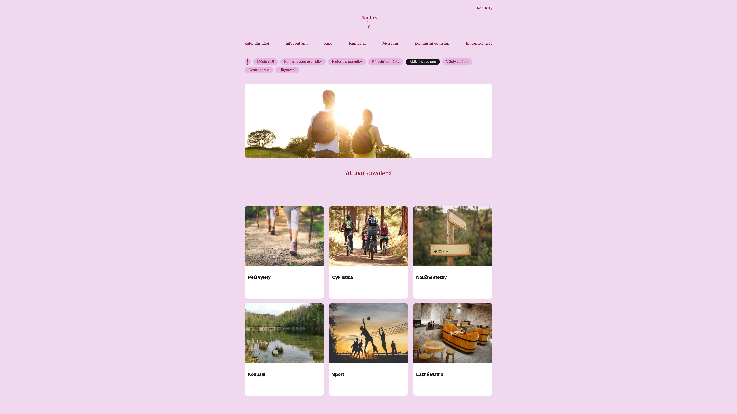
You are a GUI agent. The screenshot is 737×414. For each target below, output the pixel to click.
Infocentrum (297, 42)
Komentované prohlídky (303, 61)
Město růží (265, 61)
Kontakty (484, 7)
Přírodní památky (385, 61)
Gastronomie (259, 70)
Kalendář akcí (257, 42)
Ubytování (287, 70)
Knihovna (357, 42)
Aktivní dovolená (423, 61)
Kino (328, 42)
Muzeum (390, 42)
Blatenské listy (479, 42)
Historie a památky (347, 61)
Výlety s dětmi (457, 61)
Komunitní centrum (432, 42)
